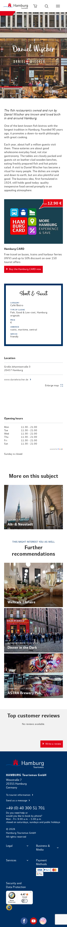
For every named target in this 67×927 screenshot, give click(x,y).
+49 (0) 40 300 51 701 (25, 808)
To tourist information (18, 795)
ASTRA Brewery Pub (33, 675)
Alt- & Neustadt (33, 507)
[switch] (24, 901)
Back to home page (33, 763)
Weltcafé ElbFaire (33, 585)
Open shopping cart (35, 6)
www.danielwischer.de (16, 379)
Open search (46, 6)
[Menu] (31, 893)
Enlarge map (52, 385)
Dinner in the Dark (33, 630)
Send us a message (17, 800)
